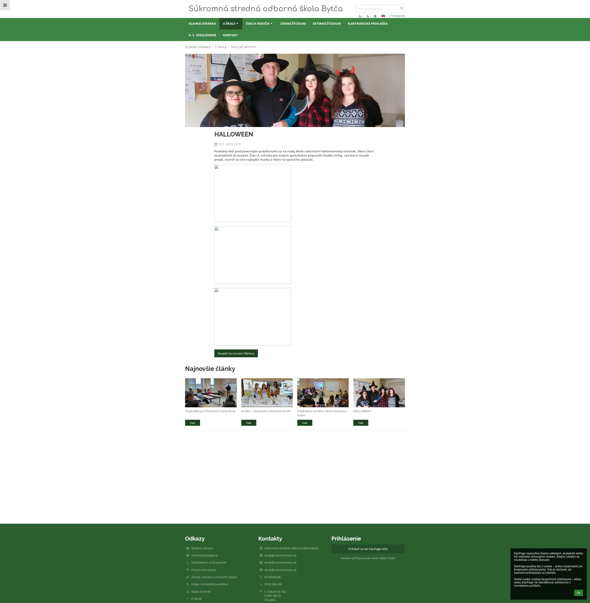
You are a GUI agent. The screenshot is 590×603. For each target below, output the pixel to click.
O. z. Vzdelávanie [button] (202, 35)
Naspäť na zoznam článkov (236, 353)
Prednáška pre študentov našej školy (210, 411)
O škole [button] (229, 23)
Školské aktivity (243, 47)
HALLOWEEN (362, 411)
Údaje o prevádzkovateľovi (209, 584)
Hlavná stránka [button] (202, 23)
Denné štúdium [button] (293, 23)
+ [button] (362, 16)
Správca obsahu (202, 548)
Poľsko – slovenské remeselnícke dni (266, 411)
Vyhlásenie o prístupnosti (208, 562)
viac (192, 423)
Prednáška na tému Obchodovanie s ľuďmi (322, 413)
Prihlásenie (397, 16)
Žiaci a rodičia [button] (257, 23)
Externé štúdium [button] (327, 23)
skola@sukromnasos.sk (280, 555)
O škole (196, 599)
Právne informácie (203, 570)
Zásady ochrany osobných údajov (214, 577)
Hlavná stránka (197, 47)
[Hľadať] (401, 8)
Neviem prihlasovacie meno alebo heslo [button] (368, 558)
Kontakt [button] (230, 35)
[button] (375, 16)
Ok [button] (578, 592)
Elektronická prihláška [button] (368, 23)
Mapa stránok (200, 591)
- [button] (369, 16)
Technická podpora (204, 555)
